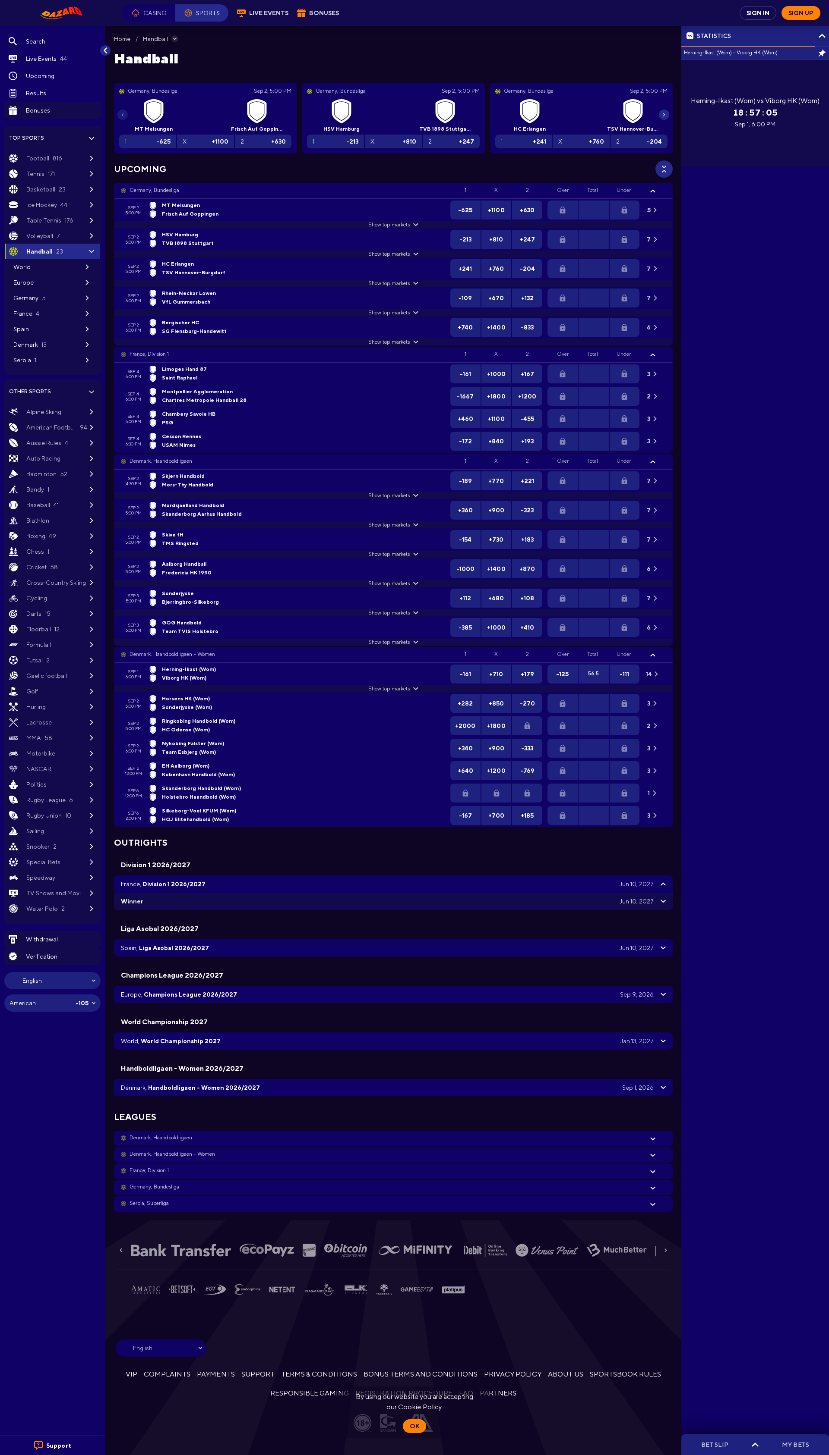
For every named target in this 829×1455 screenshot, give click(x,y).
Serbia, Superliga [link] (149, 1203)
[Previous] (122, 115)
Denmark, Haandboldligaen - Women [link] (172, 654)
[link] (61, 12)
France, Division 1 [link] (149, 354)
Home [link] (122, 38)
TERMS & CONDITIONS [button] (319, 1374)
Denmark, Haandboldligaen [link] (161, 461)
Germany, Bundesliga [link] (154, 190)
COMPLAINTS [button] (167, 1374)
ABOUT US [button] (565, 1374)
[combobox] (52, 980)
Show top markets (388, 225)
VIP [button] (131, 1374)
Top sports (26, 138)
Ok (414, 1426)
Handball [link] (155, 38)
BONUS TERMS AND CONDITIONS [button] (421, 1374)
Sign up (800, 12)
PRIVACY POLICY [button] (512, 1374)
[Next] (664, 115)
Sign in (758, 12)
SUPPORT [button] (258, 1374)
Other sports (30, 392)
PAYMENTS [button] (215, 1374)
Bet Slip (714, 1444)
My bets (795, 1444)
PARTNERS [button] (498, 1393)
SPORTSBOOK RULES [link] (625, 1374)
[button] (149, 13)
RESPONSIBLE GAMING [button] (309, 1393)
